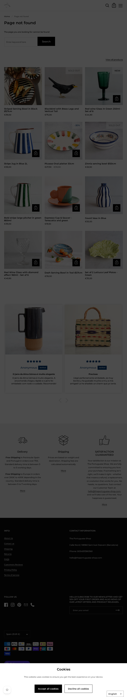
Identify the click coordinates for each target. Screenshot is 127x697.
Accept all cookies (48, 688)
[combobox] (115, 694)
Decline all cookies (78, 688)
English (112, 694)
